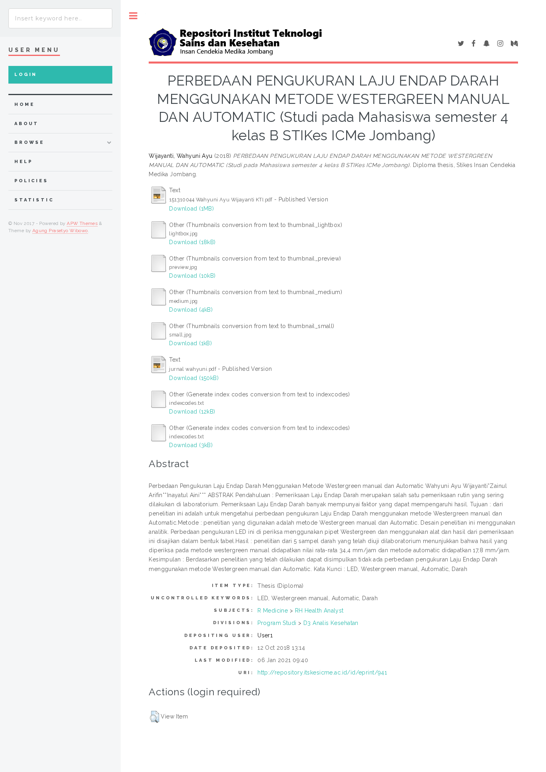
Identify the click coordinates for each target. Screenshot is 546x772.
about (26, 123)
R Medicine (272, 610)
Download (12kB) (192, 411)
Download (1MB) (191, 208)
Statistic (34, 200)
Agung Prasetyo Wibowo (60, 230)
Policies (31, 180)
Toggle (133, 16)
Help (23, 161)
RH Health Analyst (319, 610)
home (24, 104)
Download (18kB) (192, 242)
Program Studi (276, 623)
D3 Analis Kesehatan (331, 623)
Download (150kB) (194, 378)
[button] (154, 717)
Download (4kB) (191, 309)
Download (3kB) (191, 445)
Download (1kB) (190, 343)
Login (25, 74)
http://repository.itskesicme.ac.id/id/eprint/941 (322, 672)
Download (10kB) (192, 276)
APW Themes (82, 223)
